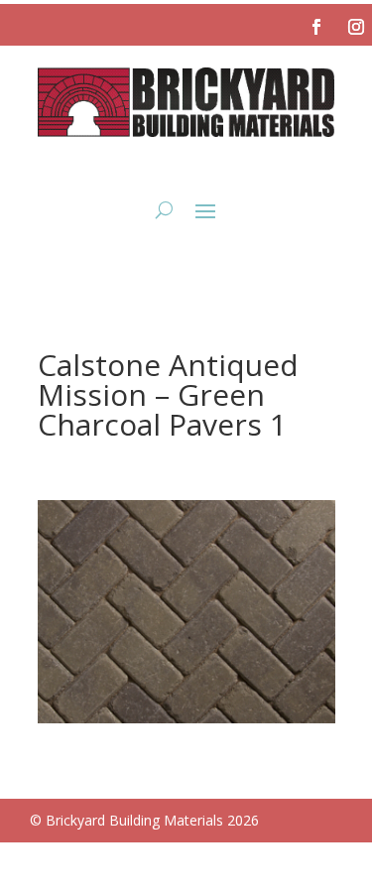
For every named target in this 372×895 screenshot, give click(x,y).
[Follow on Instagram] (356, 27)
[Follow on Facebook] (316, 27)
